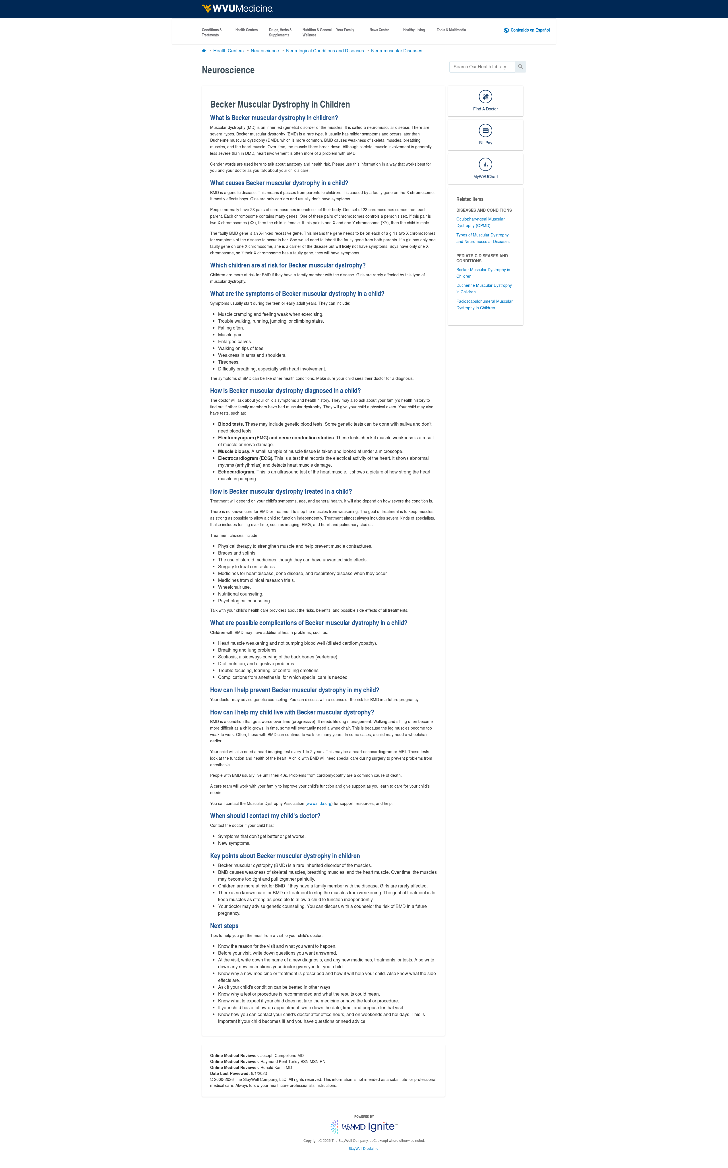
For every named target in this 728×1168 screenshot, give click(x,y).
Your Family (345, 30)
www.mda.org (319, 803)
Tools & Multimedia (451, 30)
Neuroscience (265, 50)
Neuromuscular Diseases (396, 50)
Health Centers (246, 30)
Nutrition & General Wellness (317, 32)
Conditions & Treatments (212, 32)
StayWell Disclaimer (364, 1148)
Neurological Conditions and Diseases (325, 50)
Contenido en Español (530, 29)
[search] (482, 66)
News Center (379, 30)
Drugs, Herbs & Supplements (280, 32)
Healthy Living (414, 30)
